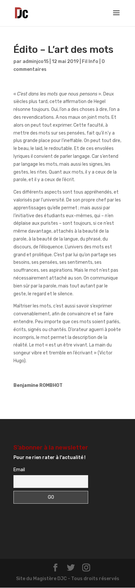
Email (19, 469)
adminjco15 (35, 61)
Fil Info (90, 61)
